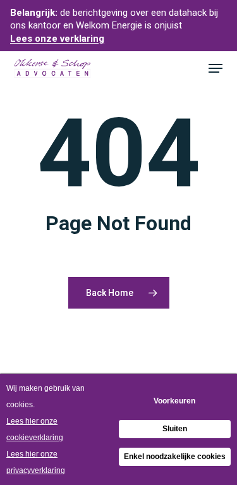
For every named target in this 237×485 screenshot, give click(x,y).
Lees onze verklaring (57, 38)
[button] (215, 68)
